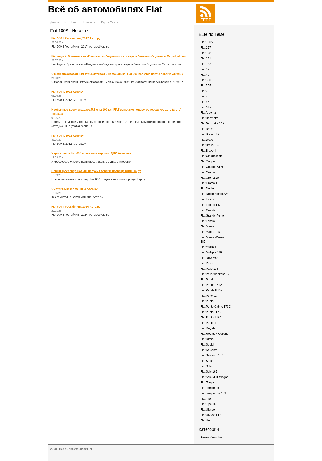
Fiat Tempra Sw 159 (213, 393)
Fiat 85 (205, 101)
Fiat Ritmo (207, 339)
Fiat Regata (208, 328)
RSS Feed (71, 22)
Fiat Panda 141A (211, 285)
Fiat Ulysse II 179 (212, 415)
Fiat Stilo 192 (209, 371)
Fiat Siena (207, 360)
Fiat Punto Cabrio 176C (216, 306)
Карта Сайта (109, 22)
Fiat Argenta (208, 112)
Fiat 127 (206, 47)
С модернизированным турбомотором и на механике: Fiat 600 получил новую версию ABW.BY (117, 74)
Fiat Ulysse (208, 409)
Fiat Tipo (206, 398)
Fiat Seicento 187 (212, 355)
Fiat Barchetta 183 (212, 123)
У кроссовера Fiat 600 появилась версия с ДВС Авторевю (91, 153)
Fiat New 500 (209, 257)
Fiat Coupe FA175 (212, 167)
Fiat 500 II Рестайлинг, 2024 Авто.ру (75, 206)
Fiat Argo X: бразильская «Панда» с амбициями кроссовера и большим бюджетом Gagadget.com (118, 56)
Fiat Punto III (208, 323)
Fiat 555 (206, 85)
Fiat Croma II (209, 183)
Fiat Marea (207, 226)
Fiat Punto (207, 301)
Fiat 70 (205, 96)
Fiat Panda (208, 279)
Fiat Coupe (208, 161)
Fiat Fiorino (208, 199)
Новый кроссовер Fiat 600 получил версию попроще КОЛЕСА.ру (96, 171)
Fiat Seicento (209, 350)
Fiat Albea (207, 107)
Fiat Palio (207, 263)
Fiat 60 (205, 91)
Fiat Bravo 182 (210, 145)
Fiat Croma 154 (210, 177)
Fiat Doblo (207, 188)
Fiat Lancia (208, 221)
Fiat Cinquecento (212, 156)
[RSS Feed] (205, 22)
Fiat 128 (206, 53)
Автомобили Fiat (212, 437)
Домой (54, 22)
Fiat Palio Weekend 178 (216, 274)
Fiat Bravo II (208, 150)
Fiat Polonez (209, 295)
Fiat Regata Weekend (214, 333)
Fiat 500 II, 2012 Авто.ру (67, 91)
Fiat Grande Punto (212, 215)
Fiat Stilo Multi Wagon (214, 377)
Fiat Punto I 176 (211, 312)
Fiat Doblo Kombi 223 (214, 194)
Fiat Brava (207, 129)
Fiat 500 (206, 80)
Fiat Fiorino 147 (211, 204)
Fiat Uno (206, 420)
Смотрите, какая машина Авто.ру (74, 189)
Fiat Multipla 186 (211, 252)
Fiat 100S (207, 42)
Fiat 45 (205, 74)
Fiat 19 (205, 69)
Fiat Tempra (208, 382)
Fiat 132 (206, 64)
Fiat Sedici (207, 344)
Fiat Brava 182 (210, 134)
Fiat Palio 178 (209, 268)
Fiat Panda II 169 (211, 290)
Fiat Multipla (208, 247)
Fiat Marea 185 (210, 232)
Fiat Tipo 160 (209, 404)
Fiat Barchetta (209, 118)
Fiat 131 (206, 58)
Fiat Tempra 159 (211, 388)
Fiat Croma (208, 172)
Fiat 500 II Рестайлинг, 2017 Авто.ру (75, 38)
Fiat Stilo (206, 366)
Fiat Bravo (207, 139)
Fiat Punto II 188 (211, 317)
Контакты (89, 22)
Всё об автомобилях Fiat (105, 9)
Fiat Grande (208, 210)
